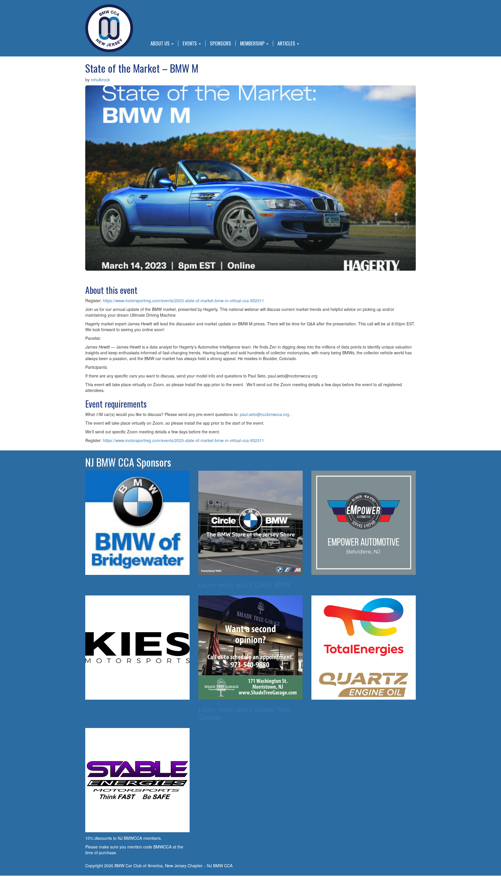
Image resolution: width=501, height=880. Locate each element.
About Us (160, 43)
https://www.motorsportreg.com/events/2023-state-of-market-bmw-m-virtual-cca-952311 (183, 300)
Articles (286, 43)
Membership (253, 43)
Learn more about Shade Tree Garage (244, 713)
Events (190, 43)
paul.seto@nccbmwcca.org (264, 414)
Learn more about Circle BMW (244, 584)
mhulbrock (100, 79)
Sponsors (220, 43)
